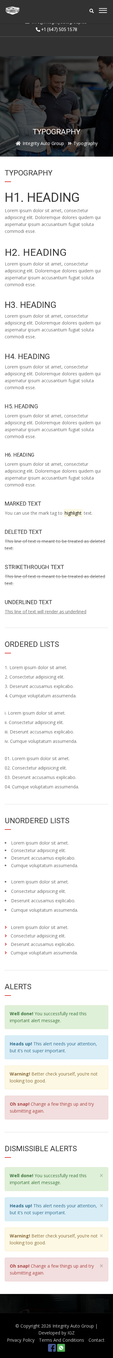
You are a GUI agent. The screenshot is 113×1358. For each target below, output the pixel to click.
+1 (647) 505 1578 (58, 29)
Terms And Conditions (61, 1340)
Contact (97, 1340)
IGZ (71, 1333)
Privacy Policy (21, 1340)
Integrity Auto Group (73, 1326)
